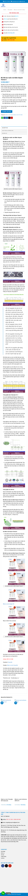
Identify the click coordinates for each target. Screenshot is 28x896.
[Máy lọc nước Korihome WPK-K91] (21, 748)
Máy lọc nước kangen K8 (8, 604)
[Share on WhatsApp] (2, 118)
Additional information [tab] (7, 130)
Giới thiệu (3, 851)
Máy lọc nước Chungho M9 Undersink (7, 800)
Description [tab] (5, 127)
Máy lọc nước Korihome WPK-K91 (21, 800)
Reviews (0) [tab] (4, 133)
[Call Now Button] (3, 893)
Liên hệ (2, 858)
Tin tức (2, 854)
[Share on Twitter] (7, 118)
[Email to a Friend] (9, 118)
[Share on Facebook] (4, 118)
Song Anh (10, 662)
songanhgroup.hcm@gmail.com (18, 1)
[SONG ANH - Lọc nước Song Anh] (4, 5)
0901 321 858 (7, 1)
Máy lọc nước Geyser (9, 114)
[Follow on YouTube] (10, 865)
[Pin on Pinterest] (12, 118)
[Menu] (26, 5)
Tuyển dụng (3, 856)
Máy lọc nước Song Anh (12, 665)
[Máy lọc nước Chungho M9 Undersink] (7, 748)
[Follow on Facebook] (2, 865)
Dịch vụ (2, 853)
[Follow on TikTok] (6, 865)
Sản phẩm (10, 9)
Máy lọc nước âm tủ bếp (19, 9)
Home (4, 9)
